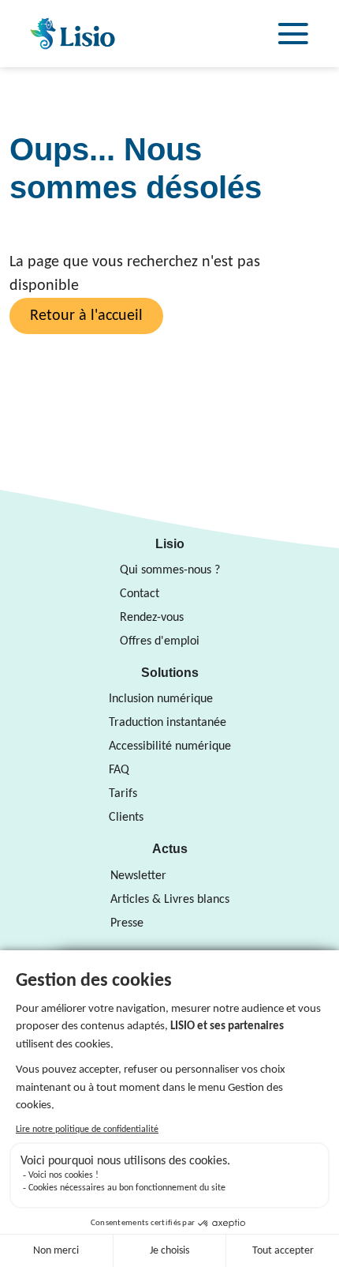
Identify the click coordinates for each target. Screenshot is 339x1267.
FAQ (119, 770)
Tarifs (123, 794)
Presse (126, 923)
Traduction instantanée (167, 722)
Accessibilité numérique (170, 746)
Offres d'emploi (159, 641)
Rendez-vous (152, 617)
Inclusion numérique (161, 699)
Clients (126, 817)
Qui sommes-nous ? (170, 570)
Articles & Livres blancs (169, 899)
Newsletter (138, 876)
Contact (139, 594)
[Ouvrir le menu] (293, 34)
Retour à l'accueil (86, 316)
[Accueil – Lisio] (72, 33)
